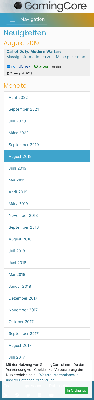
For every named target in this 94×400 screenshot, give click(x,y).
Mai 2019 (17, 180)
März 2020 (19, 132)
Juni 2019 (17, 168)
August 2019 (20, 156)
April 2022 (18, 97)
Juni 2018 (17, 262)
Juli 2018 (17, 250)
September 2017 (24, 333)
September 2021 (24, 109)
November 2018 (23, 215)
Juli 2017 (17, 357)
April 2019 (18, 191)
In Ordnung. (76, 390)
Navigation (30, 19)
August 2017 (20, 345)
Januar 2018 (20, 286)
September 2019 (24, 144)
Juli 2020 (17, 121)
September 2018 (24, 227)
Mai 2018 (17, 274)
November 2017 (23, 309)
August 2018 (20, 239)
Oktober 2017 (21, 321)
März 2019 (18, 203)
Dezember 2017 (23, 298)
